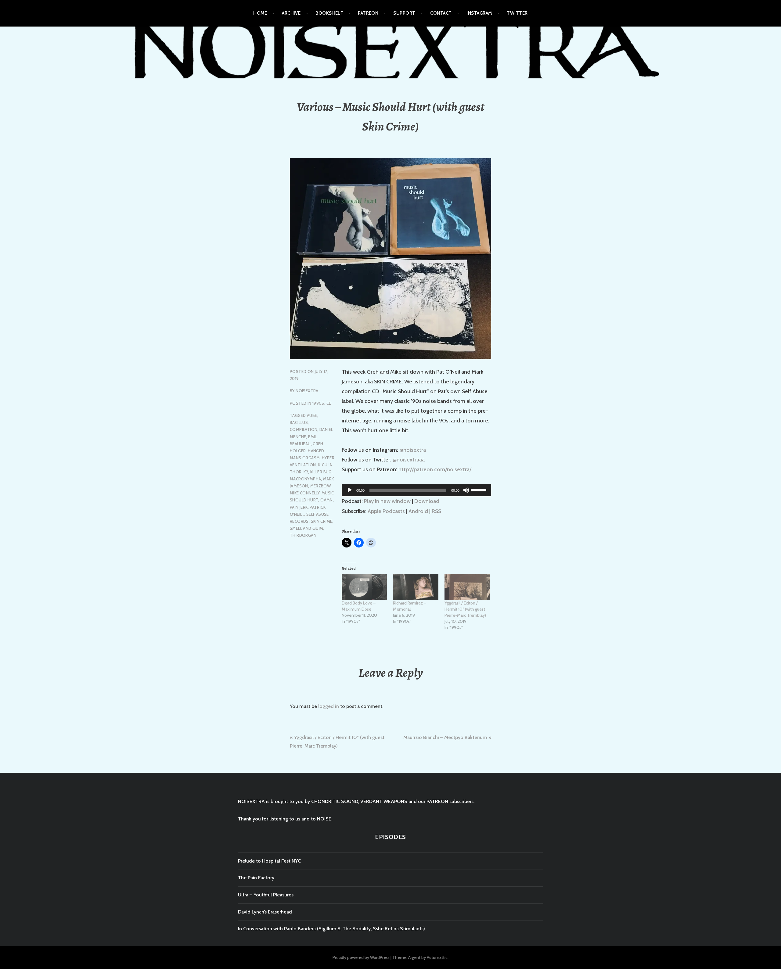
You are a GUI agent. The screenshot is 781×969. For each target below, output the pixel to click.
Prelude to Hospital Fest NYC (269, 861)
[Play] (350, 490)
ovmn (326, 499)
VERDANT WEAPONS (383, 801)
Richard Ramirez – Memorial (409, 606)
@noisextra (412, 450)
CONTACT (441, 13)
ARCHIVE (291, 13)
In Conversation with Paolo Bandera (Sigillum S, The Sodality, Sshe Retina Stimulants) (331, 928)
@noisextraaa (409, 459)
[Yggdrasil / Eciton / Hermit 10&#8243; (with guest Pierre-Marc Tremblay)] (467, 587)
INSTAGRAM (479, 13)
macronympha (305, 478)
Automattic (437, 957)
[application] (416, 490)
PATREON (368, 13)
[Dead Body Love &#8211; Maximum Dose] (364, 587)
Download (426, 501)
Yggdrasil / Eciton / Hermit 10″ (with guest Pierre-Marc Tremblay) (465, 609)
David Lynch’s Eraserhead (265, 912)
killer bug (321, 471)
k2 (306, 471)
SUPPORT (404, 13)
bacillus (299, 422)
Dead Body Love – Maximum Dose (359, 606)
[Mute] (466, 490)
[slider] (479, 489)
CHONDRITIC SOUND (334, 801)
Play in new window (387, 501)
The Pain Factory (256, 878)
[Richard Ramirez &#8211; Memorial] (415, 587)
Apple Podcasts (386, 511)
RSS (436, 511)
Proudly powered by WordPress (361, 957)
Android (418, 511)
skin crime (322, 521)
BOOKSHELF (329, 13)
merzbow (320, 485)
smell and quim (306, 528)
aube (312, 415)
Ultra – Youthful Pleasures (265, 895)
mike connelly (304, 492)
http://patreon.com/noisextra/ (434, 469)
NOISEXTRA (307, 390)
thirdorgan (303, 535)
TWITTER (517, 13)
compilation (303, 429)
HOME (260, 13)
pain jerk (299, 507)
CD (329, 403)
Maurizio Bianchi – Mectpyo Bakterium (445, 737)
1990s (318, 403)
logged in (328, 706)
